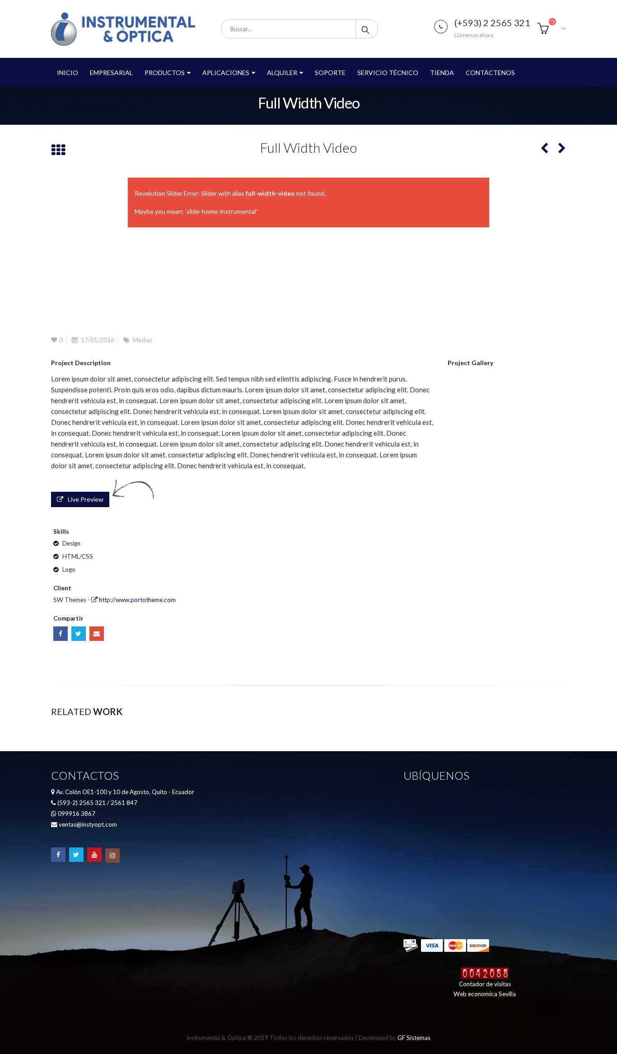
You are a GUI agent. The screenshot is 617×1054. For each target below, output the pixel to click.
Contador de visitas (485, 984)
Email (96, 633)
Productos (165, 72)
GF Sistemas (413, 1037)
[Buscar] (366, 29)
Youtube (94, 854)
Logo (68, 569)
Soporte (330, 72)
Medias (142, 339)
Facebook (60, 633)
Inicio (67, 72)
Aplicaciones (225, 72)
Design (71, 543)
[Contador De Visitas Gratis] (485, 972)
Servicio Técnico (387, 72)
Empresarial (111, 72)
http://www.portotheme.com (137, 599)
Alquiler (282, 72)
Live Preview (85, 499)
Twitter (78, 633)
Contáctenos (490, 72)
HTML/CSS (77, 556)
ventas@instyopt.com (88, 824)
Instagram (112, 855)
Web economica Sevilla (484, 994)
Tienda (442, 72)
